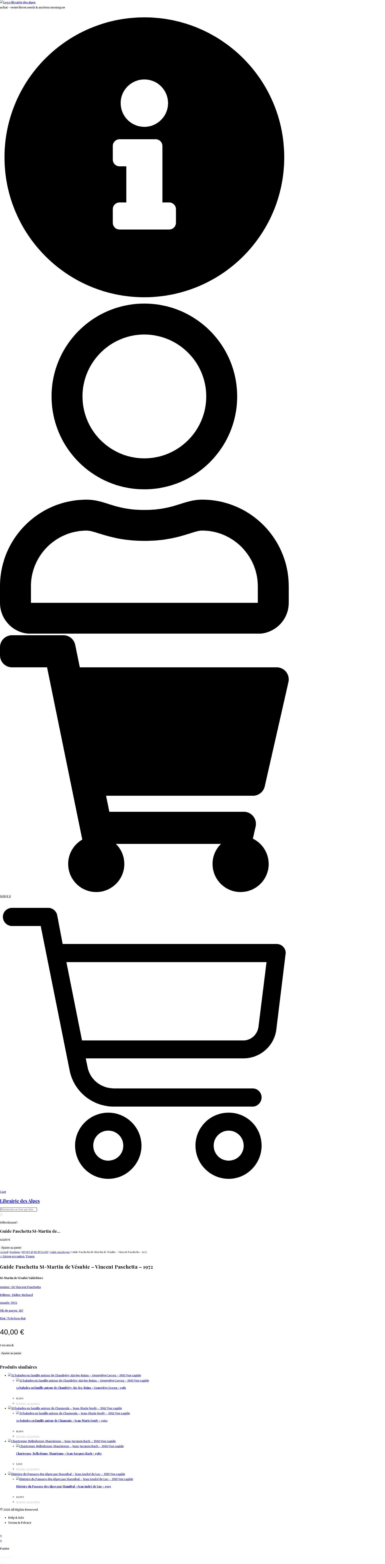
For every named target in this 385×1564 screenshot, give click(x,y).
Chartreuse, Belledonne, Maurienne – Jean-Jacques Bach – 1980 (59, 1453)
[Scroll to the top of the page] (1, 1530)
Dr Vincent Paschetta (26, 1287)
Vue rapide (133, 1375)
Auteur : (5, 1287)
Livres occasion (13, 1256)
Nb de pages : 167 (11, 1310)
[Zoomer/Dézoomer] (1, 1557)
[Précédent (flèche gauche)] (1, 1562)
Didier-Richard (22, 1295)
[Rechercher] (1, 1214)
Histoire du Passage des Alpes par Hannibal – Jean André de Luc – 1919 (63, 1486)
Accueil (4, 1252)
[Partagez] (8, 1557)
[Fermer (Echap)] (11, 1557)
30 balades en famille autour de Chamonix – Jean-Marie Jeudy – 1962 (61, 1421)
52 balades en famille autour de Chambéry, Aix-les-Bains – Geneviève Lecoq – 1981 (71, 1388)
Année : (5, 1303)
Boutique (15, 1252)
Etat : (3, 1318)
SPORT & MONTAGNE (35, 1252)
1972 (14, 1303)
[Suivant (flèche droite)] (4, 1562)
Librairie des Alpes (20, 1201)
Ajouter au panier (11, 1247)
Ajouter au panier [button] (28, 1403)
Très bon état (16, 1318)
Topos (30, 1256)
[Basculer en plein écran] (4, 1557)
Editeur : (6, 1295)
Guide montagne (60, 1252)
